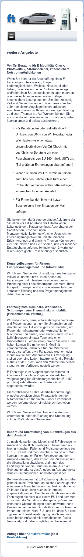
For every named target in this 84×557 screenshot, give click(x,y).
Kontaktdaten (16, 537)
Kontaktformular (38, 534)
